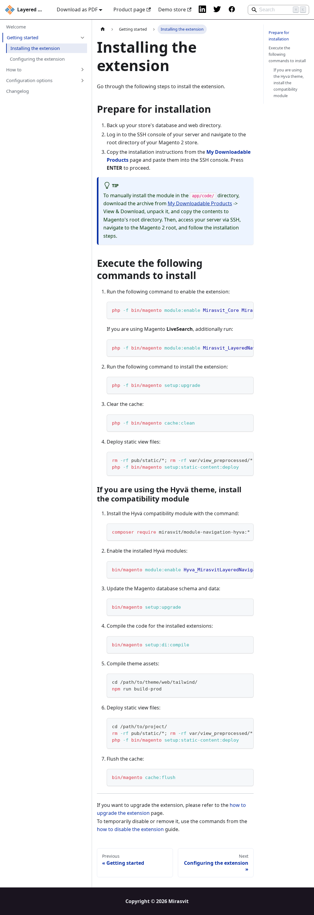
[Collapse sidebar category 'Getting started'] (82, 37)
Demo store (172, 9)
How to (13, 69)
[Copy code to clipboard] (246, 309)
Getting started (22, 37)
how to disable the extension (130, 829)
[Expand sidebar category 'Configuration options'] (82, 80)
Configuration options (29, 80)
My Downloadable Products (200, 203)
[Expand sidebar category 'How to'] (82, 69)
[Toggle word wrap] (235, 309)
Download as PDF (77, 9)
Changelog (17, 91)
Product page (129, 9)
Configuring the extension (37, 59)
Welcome (16, 27)
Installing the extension (35, 48)
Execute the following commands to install (287, 54)
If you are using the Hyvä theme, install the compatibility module (289, 82)
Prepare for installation (279, 36)
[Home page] (103, 29)
